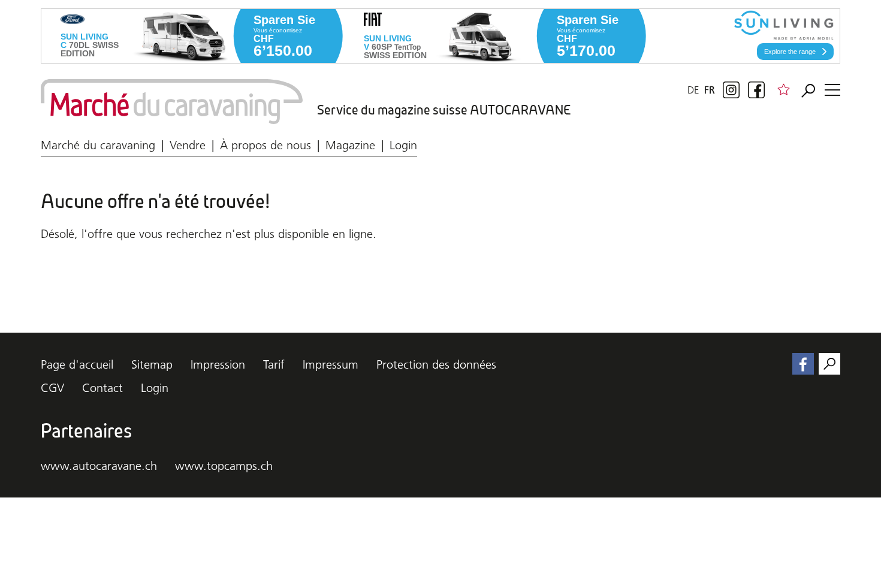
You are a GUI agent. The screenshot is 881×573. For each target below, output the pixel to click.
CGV (52, 388)
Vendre (188, 145)
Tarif (274, 364)
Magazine (350, 145)
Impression (218, 364)
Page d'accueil (77, 364)
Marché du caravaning (98, 145)
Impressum (330, 364)
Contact (102, 388)
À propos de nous (265, 145)
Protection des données (436, 364)
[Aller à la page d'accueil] (172, 101)
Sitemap (152, 364)
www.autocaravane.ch (99, 466)
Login (403, 145)
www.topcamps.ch (224, 466)
